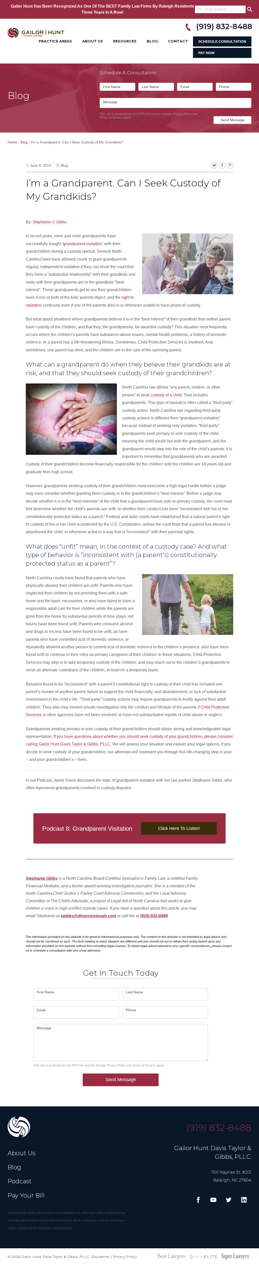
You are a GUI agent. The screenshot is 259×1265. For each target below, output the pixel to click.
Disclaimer (100, 1256)
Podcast (20, 1181)
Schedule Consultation (222, 41)
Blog (152, 41)
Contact (178, 41)
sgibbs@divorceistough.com (88, 916)
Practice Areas (55, 41)
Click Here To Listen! (179, 828)
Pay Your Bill (26, 1195)
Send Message (233, 120)
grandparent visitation (82, 244)
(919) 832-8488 (154, 916)
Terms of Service (111, 117)
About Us (92, 41)
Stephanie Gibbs (42, 878)
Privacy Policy (182, 114)
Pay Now (206, 53)
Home (12, 142)
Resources (125, 41)
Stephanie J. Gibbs (50, 222)
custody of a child (166, 395)
